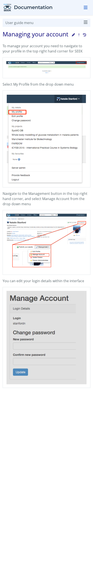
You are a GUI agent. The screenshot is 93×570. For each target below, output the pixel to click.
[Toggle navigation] (85, 7)
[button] (73, 34)
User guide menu (19, 22)
